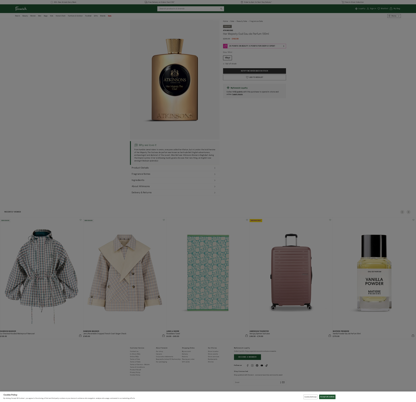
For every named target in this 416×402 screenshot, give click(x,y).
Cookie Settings (310, 397)
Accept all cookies (327, 397)
